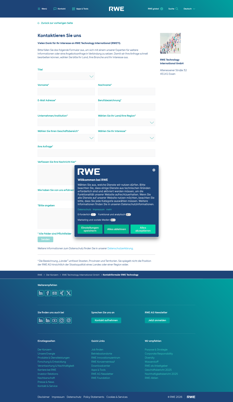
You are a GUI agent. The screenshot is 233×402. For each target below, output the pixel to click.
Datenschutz (74, 397)
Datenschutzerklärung (120, 248)
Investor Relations (48, 373)
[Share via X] (69, 293)
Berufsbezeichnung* (109, 100)
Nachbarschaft (46, 377)
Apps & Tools (82, 9)
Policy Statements (93, 397)
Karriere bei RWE (47, 369)
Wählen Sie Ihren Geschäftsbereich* (58, 131)
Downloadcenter (100, 365)
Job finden (97, 349)
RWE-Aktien (151, 377)
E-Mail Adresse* (47, 100)
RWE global (153, 9)
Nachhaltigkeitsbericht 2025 (161, 373)
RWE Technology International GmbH (81, 275)
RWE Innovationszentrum (105, 357)
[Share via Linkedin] (41, 293)
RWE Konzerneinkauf (103, 361)
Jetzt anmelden (157, 320)
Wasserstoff (152, 361)
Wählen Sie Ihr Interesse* (112, 131)
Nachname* (105, 85)
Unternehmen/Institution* (53, 115)
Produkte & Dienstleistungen (54, 357)
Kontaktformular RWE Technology (120, 275)
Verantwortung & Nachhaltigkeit (56, 365)
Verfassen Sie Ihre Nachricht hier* (57, 161)
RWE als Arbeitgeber (156, 365)
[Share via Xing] (62, 293)
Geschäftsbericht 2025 (158, 369)
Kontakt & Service (47, 386)
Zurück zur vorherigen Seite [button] (57, 23)
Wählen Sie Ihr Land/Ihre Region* (117, 115)
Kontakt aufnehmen (106, 320)
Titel (40, 69)
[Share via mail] (55, 293)
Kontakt (62, 9)
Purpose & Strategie (156, 349)
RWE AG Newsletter (102, 373)
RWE (40, 275)
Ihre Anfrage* (45, 146)
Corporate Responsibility (159, 353)
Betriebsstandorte (101, 353)
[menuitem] (60, 9)
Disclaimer (44, 397)
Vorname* (43, 85)
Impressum (58, 397)
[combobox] (66, 76)
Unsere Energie (46, 353)
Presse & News (46, 382)
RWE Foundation (100, 377)
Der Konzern (52, 275)
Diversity (150, 357)
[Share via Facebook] (48, 293)
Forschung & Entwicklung (52, 361)
